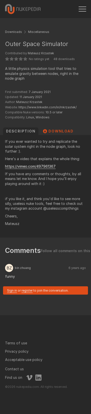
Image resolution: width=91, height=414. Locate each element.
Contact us (14, 369)
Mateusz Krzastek (41, 53)
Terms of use (16, 343)
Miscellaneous (38, 32)
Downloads (13, 32)
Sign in (12, 290)
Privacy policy (17, 351)
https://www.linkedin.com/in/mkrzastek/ (47, 107)
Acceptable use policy (23, 359)
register (27, 290)
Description (20, 131)
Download (61, 131)
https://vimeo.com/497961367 (30, 166)
